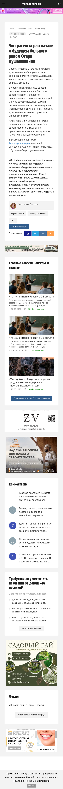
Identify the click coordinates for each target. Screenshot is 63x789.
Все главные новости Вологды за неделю (32, 398)
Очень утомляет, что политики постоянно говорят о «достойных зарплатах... (35, 512)
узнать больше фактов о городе (31, 715)
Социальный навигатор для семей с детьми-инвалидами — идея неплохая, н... (36, 543)
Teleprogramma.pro (19, 143)
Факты (14, 696)
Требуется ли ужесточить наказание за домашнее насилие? (28, 583)
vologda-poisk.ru (31, 4)
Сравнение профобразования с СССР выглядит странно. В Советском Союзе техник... (35, 558)
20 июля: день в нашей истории (27, 705)
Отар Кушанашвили (38, 213)
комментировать (19, 227)
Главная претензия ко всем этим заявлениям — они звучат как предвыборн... (34, 496)
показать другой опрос (32, 628)
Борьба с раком (17, 213)
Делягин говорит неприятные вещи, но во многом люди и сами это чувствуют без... (35, 527)
